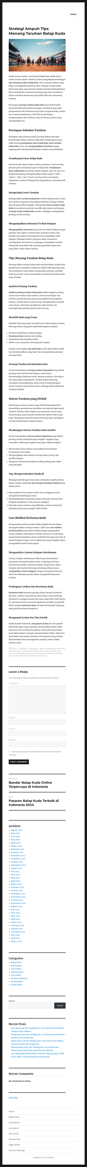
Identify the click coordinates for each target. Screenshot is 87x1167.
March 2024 (16, 922)
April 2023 (15, 938)
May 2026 (15, 839)
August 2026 (16, 830)
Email (12, 729)
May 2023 (15, 935)
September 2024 (18, 903)
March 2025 (16, 884)
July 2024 (15, 909)
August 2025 (16, 868)
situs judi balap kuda (37, 653)
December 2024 (18, 893)
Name (12, 718)
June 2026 (15, 836)
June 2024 (15, 913)
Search (12, 1001)
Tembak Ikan (17, 981)
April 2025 (15, 881)
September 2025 (18, 865)
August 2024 (16, 906)
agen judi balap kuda (48, 648)
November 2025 (18, 859)
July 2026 (15, 833)
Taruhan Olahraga (19, 978)
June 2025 (15, 874)
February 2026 (17, 849)
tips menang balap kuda (38, 656)
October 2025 (17, 862)
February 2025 (17, 887)
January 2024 (17, 928)
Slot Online (16, 975)
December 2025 (18, 855)
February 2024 (17, 925)
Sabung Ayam (17, 972)
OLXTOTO (50, 1158)
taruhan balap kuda (20, 656)
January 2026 (17, 852)
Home (11, 1111)
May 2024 (15, 916)
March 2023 (16, 941)
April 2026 (15, 843)
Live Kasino (16, 969)
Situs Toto (13, 1097)
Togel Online (17, 985)
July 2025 (15, 871)
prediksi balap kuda (21, 653)
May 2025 (15, 878)
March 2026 (16, 846)
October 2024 (17, 900)
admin (14, 648)
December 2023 (18, 932)
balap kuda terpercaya (25, 651)
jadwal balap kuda (41, 651)
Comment (14, 683)
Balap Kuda (33, 648)
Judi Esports (16, 965)
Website (12, 740)
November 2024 (18, 897)
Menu (73, 14)
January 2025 (17, 890)
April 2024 (15, 919)
